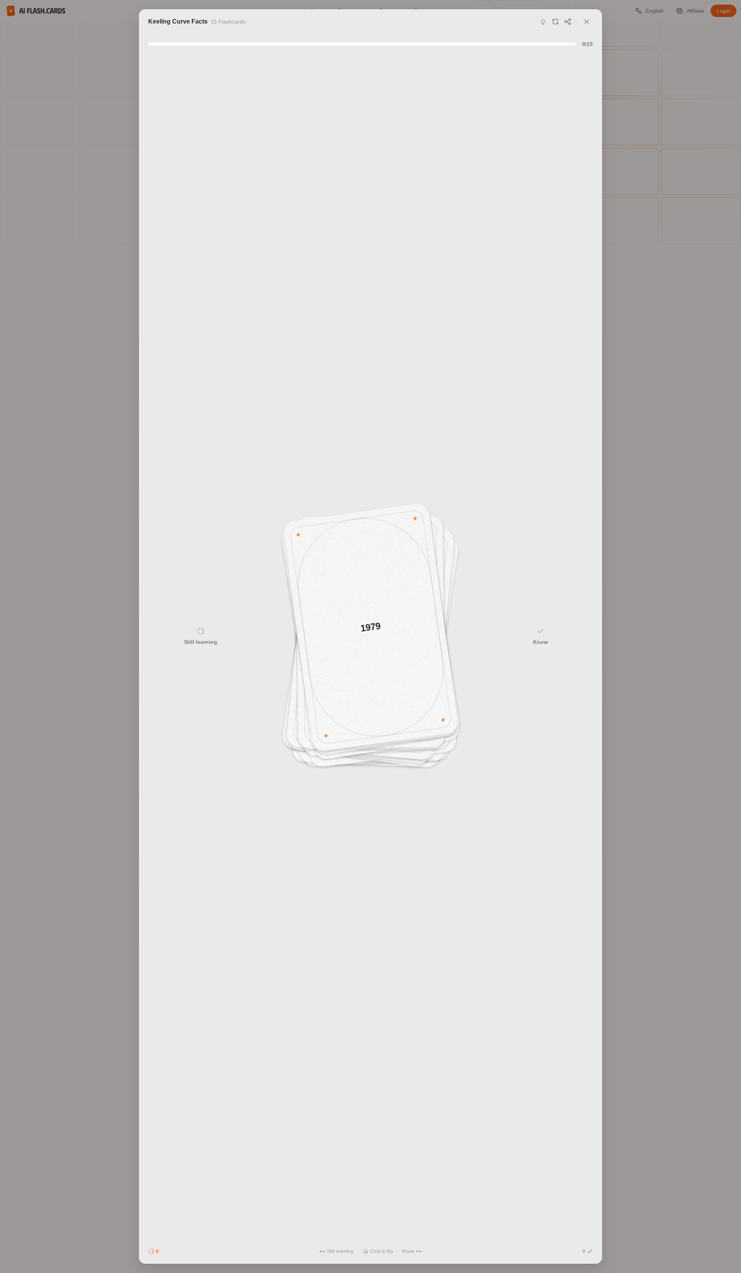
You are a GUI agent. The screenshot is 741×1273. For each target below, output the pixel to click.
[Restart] (555, 21)
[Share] (568, 21)
